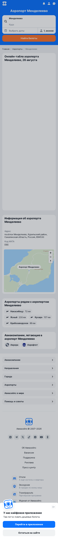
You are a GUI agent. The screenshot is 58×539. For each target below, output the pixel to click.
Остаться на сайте (29, 532)
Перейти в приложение (29, 524)
